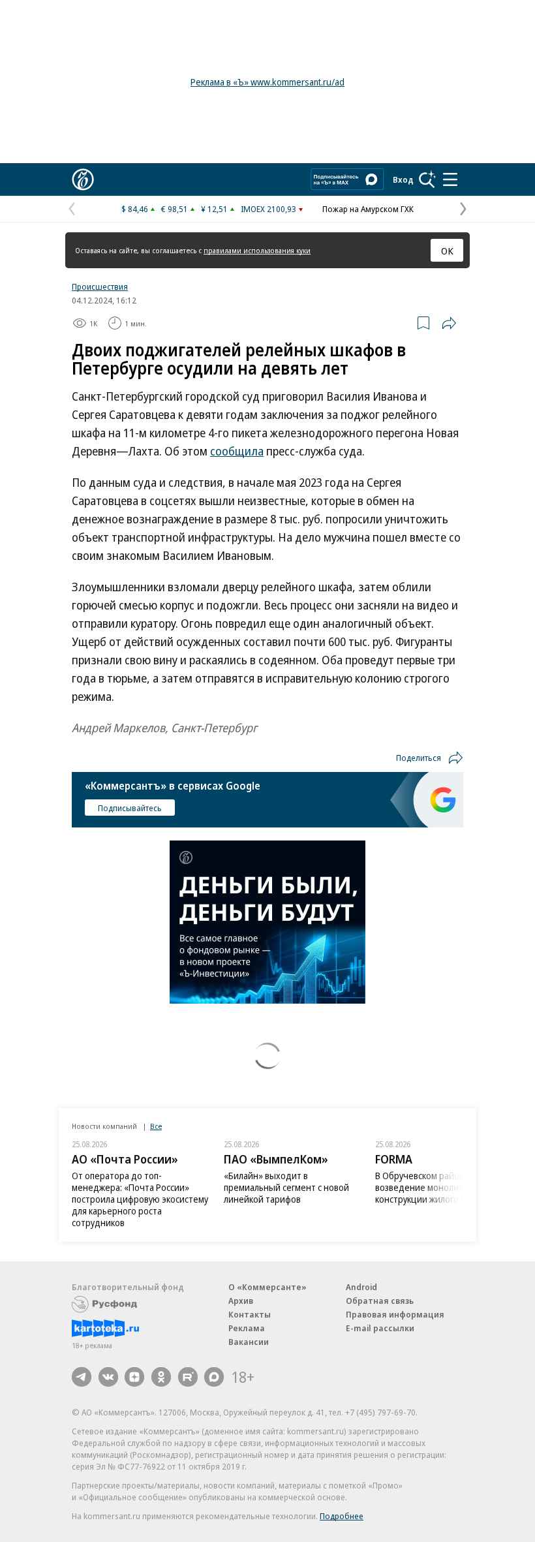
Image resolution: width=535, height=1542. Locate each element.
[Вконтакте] (108, 1377)
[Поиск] (427, 179)
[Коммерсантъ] (83, 179)
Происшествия (100, 286)
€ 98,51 (174, 209)
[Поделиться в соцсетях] (449, 323)
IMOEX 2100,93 (268, 209)
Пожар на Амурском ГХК (368, 209)
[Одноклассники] (161, 1377)
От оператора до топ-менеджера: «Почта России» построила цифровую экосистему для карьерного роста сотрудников (140, 1199)
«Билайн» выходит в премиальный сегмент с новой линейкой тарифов (286, 1187)
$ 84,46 (134, 209)
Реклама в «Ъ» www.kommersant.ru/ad (267, 82)
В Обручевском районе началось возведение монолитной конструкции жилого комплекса (442, 1187)
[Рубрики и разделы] (450, 179)
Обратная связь (380, 1300)
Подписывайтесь (130, 808)
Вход (403, 179)
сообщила (237, 451)
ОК (447, 250)
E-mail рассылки (380, 1328)
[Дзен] (134, 1377)
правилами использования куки (257, 250)
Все (156, 1126)
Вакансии (248, 1342)
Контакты (249, 1314)
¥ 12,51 (214, 209)
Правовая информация (395, 1314)
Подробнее (341, 1516)
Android (361, 1287)
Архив (240, 1300)
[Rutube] (188, 1377)
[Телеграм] (81, 1377)
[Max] (214, 1377)
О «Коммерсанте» (267, 1287)
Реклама (246, 1328)
